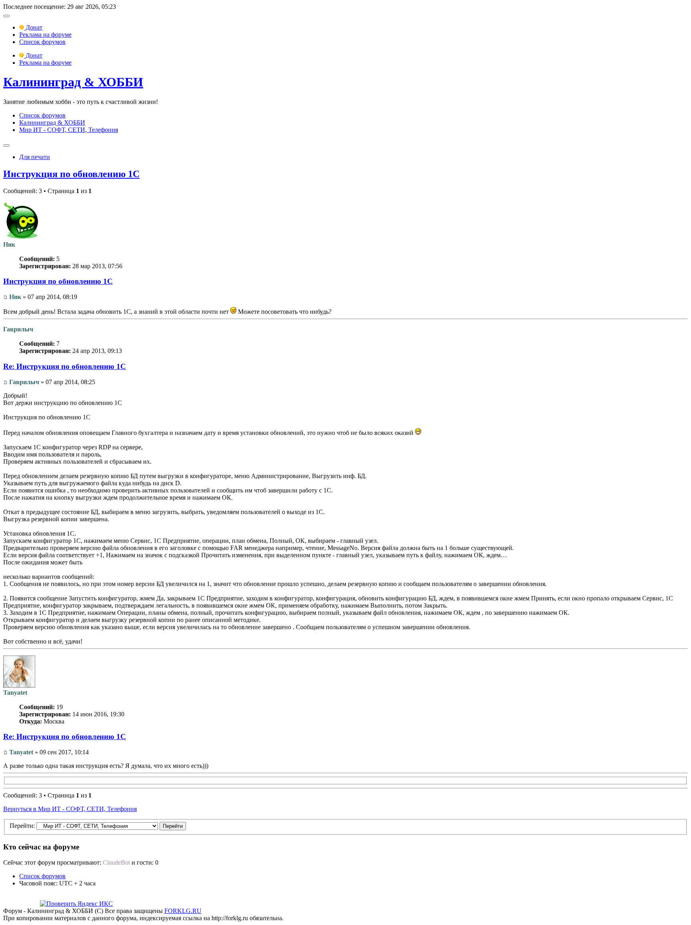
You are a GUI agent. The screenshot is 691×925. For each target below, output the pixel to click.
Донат (33, 27)
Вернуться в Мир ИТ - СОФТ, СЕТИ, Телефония (70, 808)
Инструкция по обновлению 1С (71, 174)
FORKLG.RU (183, 910)
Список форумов (42, 41)
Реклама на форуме (45, 34)
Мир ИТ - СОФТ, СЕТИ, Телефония (68, 129)
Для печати (34, 157)
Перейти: (22, 825)
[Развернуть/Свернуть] (6, 16)
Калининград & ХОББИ (73, 82)
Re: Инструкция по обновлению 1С (64, 366)
